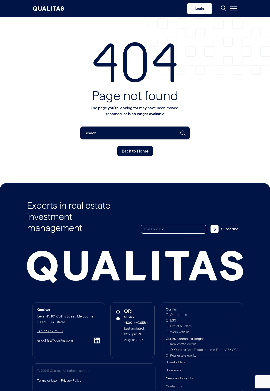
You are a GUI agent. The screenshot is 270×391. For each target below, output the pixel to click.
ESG (173, 320)
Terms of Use (47, 381)
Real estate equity (183, 355)
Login (199, 9)
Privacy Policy (71, 381)
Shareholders (175, 362)
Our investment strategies (185, 339)
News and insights (179, 378)
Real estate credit (183, 344)
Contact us (174, 386)
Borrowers (173, 370)
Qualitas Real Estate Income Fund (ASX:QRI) (206, 350)
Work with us (179, 332)
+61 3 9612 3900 (50, 331)
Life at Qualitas (181, 326)
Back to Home (135, 151)
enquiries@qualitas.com (55, 340)
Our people (178, 315)
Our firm (172, 309)
